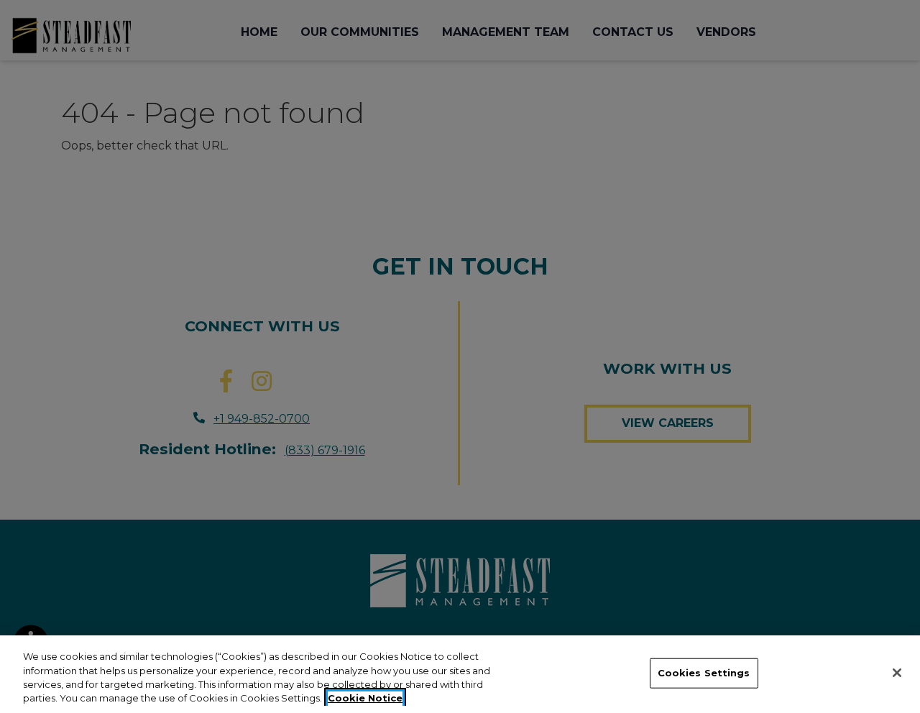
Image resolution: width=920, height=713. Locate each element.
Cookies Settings (704, 672)
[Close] (897, 673)
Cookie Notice (365, 698)
